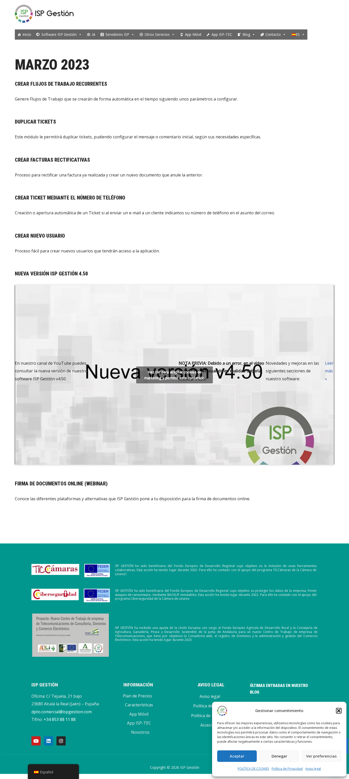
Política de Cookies (211, 706)
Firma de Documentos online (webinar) (61, 484)
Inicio (26, 34)
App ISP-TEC (222, 34)
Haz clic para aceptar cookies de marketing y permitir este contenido (174, 375)
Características (139, 705)
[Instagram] (61, 740)
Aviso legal (313, 768)
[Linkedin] (48, 740)
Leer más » (329, 371)
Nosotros (140, 732)
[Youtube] (36, 740)
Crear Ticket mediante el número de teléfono (70, 198)
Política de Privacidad (287, 768)
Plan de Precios (137, 696)
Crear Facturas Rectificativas (52, 160)
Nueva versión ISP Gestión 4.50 (51, 274)
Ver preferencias (321, 756)
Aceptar (237, 756)
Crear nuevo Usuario (40, 236)
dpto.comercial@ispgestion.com (61, 712)
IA (93, 34)
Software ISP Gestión (59, 34)
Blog (246, 34)
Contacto (273, 34)
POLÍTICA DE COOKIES (253, 768)
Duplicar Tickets (35, 122)
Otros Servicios (157, 34)
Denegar (279, 756)
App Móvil (193, 34)
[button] (338, 710)
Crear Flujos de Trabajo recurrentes (61, 84)
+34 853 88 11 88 (60, 719)
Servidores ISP (117, 34)
